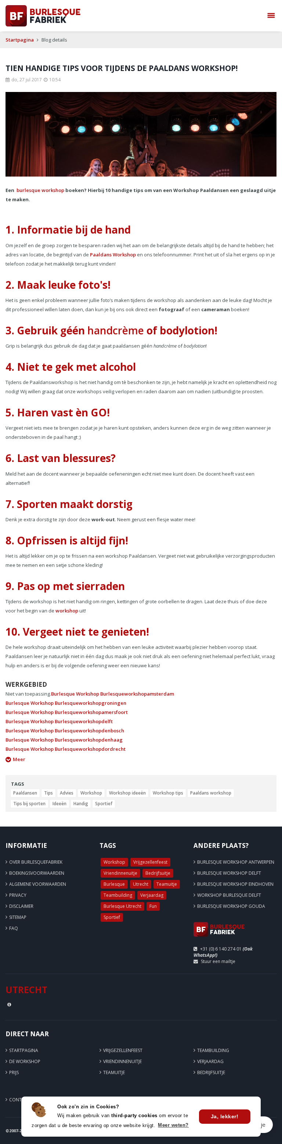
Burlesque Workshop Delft (229, 873)
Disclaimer (21, 906)
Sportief (103, 803)
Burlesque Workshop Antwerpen (235, 862)
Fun (153, 906)
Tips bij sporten (29, 803)
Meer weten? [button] (173, 1125)
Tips (48, 793)
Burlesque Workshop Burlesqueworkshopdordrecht (66, 749)
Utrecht (140, 884)
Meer (19, 759)
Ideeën (59, 803)
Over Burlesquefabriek (35, 862)
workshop (66, 610)
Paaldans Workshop (113, 254)
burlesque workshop (40, 190)
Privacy (17, 895)
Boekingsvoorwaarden (36, 873)
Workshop (91, 793)
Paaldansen (25, 793)
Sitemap (17, 917)
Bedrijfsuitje (157, 873)
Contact (19, 1100)
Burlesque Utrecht (122, 906)
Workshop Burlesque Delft (229, 895)
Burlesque (114, 884)
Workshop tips (168, 793)
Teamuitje (166, 884)
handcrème (115, 330)
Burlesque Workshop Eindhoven (235, 884)
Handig (80, 803)
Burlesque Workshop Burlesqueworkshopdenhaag (64, 739)
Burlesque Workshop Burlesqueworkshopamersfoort (67, 712)
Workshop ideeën (127, 793)
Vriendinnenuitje (120, 873)
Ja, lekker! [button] (225, 1116)
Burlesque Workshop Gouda (231, 906)
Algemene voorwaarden (37, 884)
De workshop (24, 1061)
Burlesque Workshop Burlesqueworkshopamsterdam (112, 693)
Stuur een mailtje (218, 961)
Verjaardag (151, 895)
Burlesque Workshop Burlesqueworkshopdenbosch (65, 730)
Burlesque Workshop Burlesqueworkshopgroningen (66, 703)
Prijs (14, 1072)
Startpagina (20, 39)
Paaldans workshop (210, 793)
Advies (66, 793)
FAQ (13, 928)
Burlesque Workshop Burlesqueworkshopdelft (59, 721)
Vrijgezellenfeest (150, 862)
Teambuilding (118, 895)
